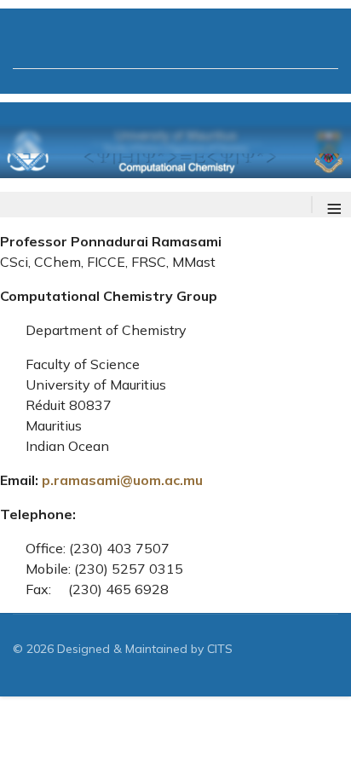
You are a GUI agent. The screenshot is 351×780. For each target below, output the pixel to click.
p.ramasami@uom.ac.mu (122, 479)
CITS (220, 648)
